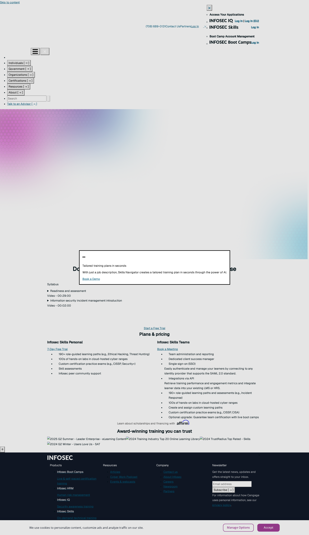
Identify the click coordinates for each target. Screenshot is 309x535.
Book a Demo (113, 279)
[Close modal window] (83, 257)
